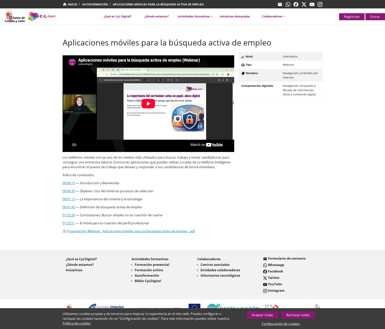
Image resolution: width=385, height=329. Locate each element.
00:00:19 (69, 183)
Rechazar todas (298, 315)
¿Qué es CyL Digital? (117, 16)
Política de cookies (76, 323)
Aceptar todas (262, 315)
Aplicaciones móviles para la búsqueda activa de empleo (158, 4)
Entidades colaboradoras (220, 270)
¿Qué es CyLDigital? (81, 259)
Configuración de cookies (281, 324)
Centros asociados (215, 264)
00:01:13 (69, 199)
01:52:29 (69, 215)
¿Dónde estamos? (156, 16)
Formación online (149, 270)
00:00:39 (69, 191)
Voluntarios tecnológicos (220, 275)
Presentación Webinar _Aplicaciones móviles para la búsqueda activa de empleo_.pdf (131, 231)
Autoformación (95, 4)
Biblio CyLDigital (148, 281)
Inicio (72, 4)
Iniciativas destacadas (235, 16)
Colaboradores (272, 16)
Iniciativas (74, 270)
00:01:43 (69, 207)
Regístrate (352, 16)
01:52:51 (69, 223)
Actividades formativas (194, 16)
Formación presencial (152, 264)
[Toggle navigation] (2, 17)
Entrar (375, 16)
